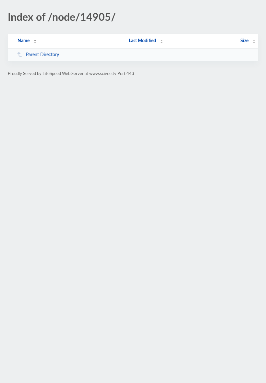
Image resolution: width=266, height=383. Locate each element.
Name (24, 41)
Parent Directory (42, 55)
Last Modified (142, 41)
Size (244, 41)
